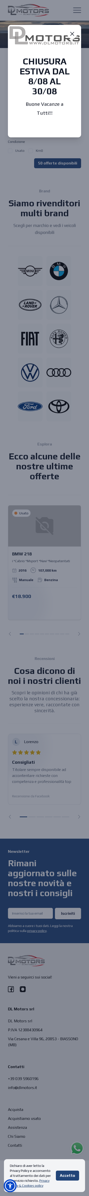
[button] (10, 1186)
